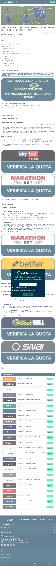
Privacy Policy (29, 287)
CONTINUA (28, 294)
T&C (24, 287)
